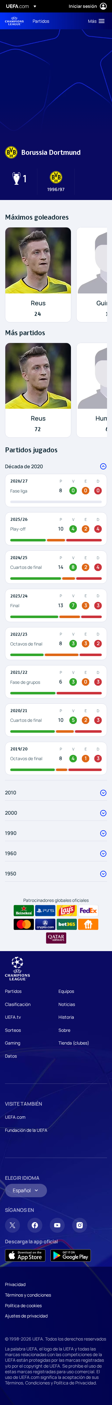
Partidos (13, 991)
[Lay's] (67, 910)
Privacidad (15, 1284)
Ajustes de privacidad (26, 1316)
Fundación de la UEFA (26, 1130)
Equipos (66, 991)
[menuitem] (55, 21)
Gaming (12, 1043)
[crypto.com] (45, 924)
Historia (66, 1017)
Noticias (66, 1004)
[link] (41, 21)
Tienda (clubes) (73, 1043)
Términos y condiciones (28, 1295)
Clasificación (17, 1004)
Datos (11, 1056)
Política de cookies (23, 1305)
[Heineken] (24, 910)
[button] (95, 21)
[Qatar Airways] (56, 938)
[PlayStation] (45, 910)
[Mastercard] (24, 924)
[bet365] (67, 924)
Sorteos (13, 1030)
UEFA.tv (13, 1017)
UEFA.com (15, 1117)
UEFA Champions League (14, 21)
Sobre (64, 1030)
